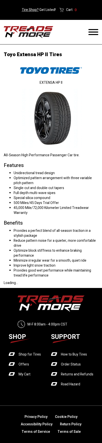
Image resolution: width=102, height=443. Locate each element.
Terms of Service (36, 431)
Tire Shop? (30, 9)
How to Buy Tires (74, 354)
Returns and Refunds (77, 374)
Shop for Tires (30, 354)
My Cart (24, 374)
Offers (24, 364)
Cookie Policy (66, 416)
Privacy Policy (36, 416)
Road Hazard (70, 384)
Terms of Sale (69, 431)
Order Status (71, 364)
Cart (71, 10)
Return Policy (70, 424)
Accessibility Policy (36, 424)
